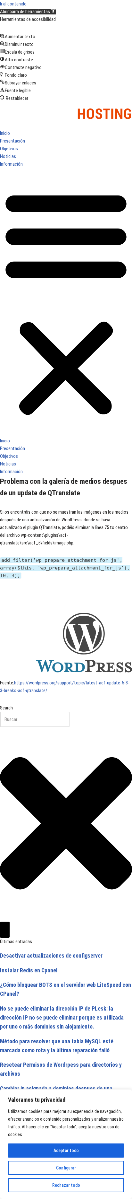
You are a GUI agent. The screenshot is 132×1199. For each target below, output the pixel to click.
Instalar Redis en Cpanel (28, 970)
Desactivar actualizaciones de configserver (51, 955)
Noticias (8, 156)
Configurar (66, 1167)
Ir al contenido (13, 4)
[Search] (5, 930)
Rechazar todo (66, 1185)
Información (11, 164)
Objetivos (9, 149)
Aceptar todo (66, 1150)
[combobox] (35, 719)
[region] (66, 1144)
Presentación (12, 141)
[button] (28, 11)
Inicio (5, 133)
